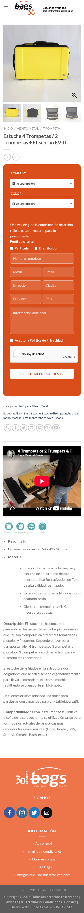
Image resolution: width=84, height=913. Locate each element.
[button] (75, 65)
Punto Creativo (41, 907)
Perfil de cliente (22, 241)
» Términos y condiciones (42, 851)
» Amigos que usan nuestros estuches (42, 875)
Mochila (17, 418)
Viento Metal (28, 128)
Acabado (18, 173)
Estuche (36, 413)
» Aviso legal (42, 843)
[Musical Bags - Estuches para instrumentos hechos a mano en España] (43, 7)
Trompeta (51, 128)
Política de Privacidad (46, 340)
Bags (19, 413)
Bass (27, 413)
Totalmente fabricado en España (43, 418)
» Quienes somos (42, 859)
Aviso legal (38, 890)
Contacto (58, 890)
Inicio (8, 128)
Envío (22, 890)
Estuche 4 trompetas (54, 413)
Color (16, 193)
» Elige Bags (42, 867)
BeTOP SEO (64, 907)
